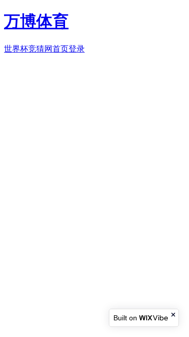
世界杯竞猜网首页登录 (44, 48)
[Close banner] (173, 314)
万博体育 (36, 21)
